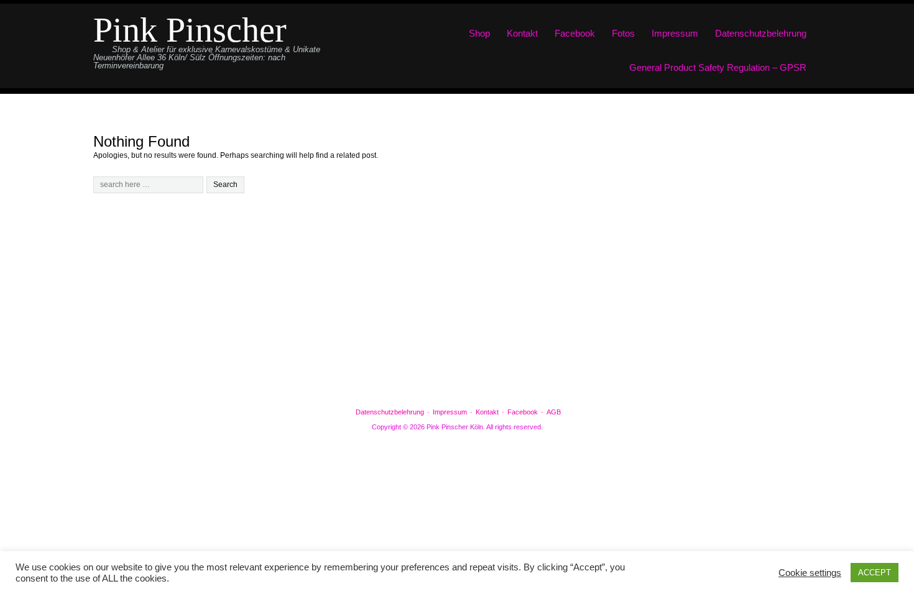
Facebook (575, 33)
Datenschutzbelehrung (760, 33)
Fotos (623, 33)
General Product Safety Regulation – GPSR (717, 67)
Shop (479, 33)
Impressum (675, 33)
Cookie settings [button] (809, 573)
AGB (554, 412)
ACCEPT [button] (874, 572)
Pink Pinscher (190, 30)
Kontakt (522, 33)
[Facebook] (457, 380)
